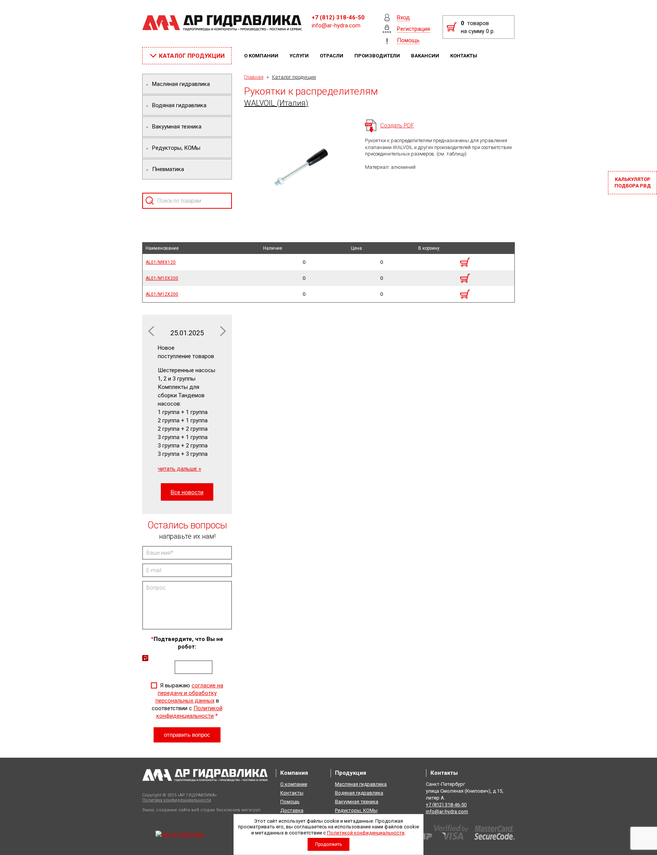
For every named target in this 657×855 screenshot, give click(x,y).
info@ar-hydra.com (336, 25)
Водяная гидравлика (359, 793)
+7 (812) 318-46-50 (338, 17)
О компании (261, 56)
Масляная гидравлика (361, 784)
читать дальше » (179, 468)
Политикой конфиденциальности (366, 833)
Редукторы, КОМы (356, 810)
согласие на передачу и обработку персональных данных (190, 693)
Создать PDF (397, 125)
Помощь (290, 801)
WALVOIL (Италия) (276, 103)
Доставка (291, 810)
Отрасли (332, 56)
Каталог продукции (294, 77)
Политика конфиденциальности (176, 800)
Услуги (299, 56)
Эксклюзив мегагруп (238, 809)
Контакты (464, 56)
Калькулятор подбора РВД (632, 182)
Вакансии (425, 56)
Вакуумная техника (356, 801)
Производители (377, 56)
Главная (253, 77)
